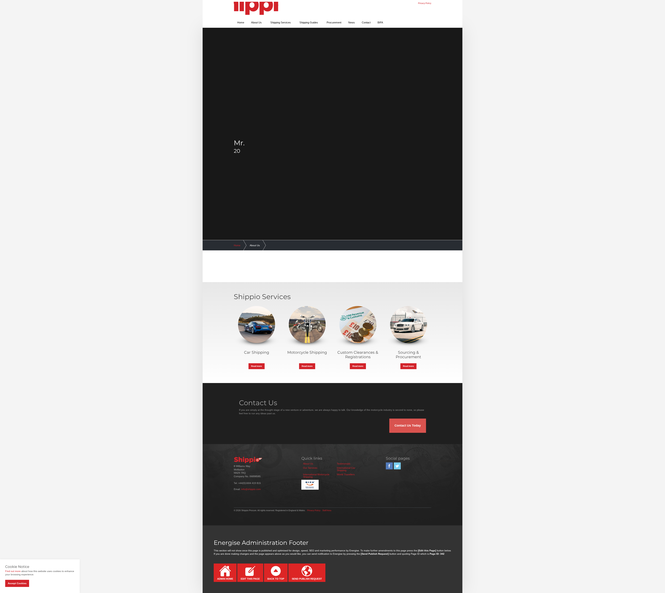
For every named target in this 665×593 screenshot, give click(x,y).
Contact (366, 22)
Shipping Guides (308, 22)
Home (240, 22)
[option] (332, 146)
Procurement (334, 22)
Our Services (310, 468)
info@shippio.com (251, 489)
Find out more (13, 571)
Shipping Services (280, 22)
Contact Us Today (407, 425)
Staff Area (326, 510)
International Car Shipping (346, 469)
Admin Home (225, 578)
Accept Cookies (17, 583)
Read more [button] (256, 366)
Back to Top (275, 578)
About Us (256, 22)
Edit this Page (250, 578)
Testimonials (343, 463)
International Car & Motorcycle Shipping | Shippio (256, 9)
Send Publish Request (307, 578)
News (351, 22)
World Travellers (346, 474)
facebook (389, 465)
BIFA (380, 22)
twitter (397, 465)
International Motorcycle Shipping (316, 475)
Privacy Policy (424, 3)
